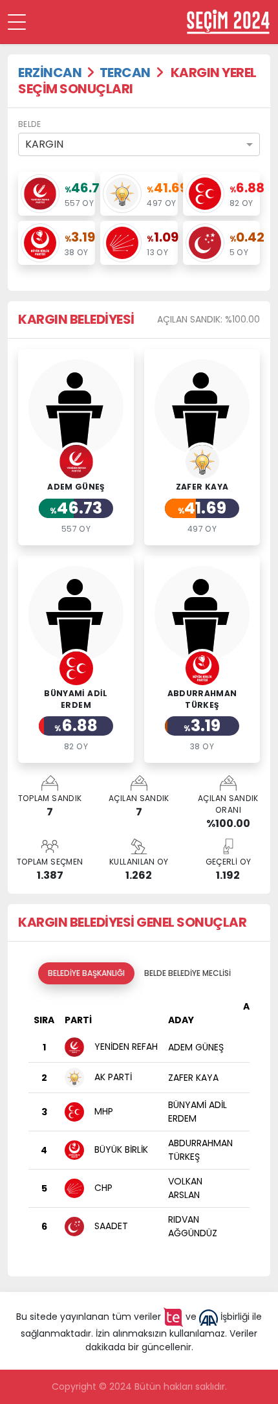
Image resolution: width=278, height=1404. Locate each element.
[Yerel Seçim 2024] (228, 21)
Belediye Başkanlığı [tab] (86, 973)
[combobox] (139, 144)
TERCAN (125, 72)
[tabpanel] (139, 1125)
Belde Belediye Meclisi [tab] (187, 973)
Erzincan (49, 72)
